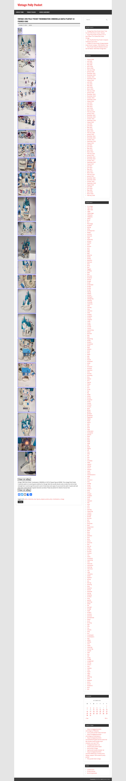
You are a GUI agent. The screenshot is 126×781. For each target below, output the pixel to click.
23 (87, 713)
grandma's (90, 415)
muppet (89, 494)
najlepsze (89, 501)
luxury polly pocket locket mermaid (96, 732)
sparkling (89, 602)
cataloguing (90, 298)
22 (106, 711)
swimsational (90, 617)
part (88, 520)
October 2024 (90, 98)
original (89, 513)
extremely (89, 375)
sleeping (89, 595)
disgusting (90, 338)
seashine (89, 577)
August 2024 (90, 101)
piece (88, 532)
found (88, 401)
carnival (89, 295)
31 (90, 715)
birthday (89, 271)
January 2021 (90, 176)
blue (88, 274)
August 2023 (90, 122)
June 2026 (89, 63)
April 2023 (90, 129)
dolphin (89, 349)
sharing (89, 582)
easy (88, 356)
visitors (89, 664)
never (88, 504)
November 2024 (91, 96)
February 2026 (91, 70)
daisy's (89, 332)
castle (25, 499)
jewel (88, 436)
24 (90, 713)
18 (93, 711)
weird (88, 682)
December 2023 (91, 115)
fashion (89, 379)
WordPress (98, 779)
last (88, 445)
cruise (88, 323)
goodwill (89, 413)
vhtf (88, 656)
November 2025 (91, 75)
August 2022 (90, 143)
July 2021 (89, 166)
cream (88, 321)
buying (89, 291)
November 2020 (91, 179)
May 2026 (89, 64)
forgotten (89, 399)
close (88, 309)
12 (97, 710)
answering (90, 239)
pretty (88, 548)
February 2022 (91, 153)
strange (89, 609)
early (88, 352)
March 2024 (90, 110)
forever (89, 398)
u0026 (88, 640)
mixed (88, 485)
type (88, 638)
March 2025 (90, 89)
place (88, 534)
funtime (89, 405)
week (88, 678)
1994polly (89, 216)
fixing (88, 389)
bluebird (89, 277)
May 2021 (89, 169)
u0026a (89, 642)
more (88, 490)
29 (106, 713)
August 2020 (90, 185)
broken (89, 286)
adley (88, 229)
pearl (88, 525)
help (88, 426)
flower (89, 394)
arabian (89, 243)
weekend (89, 680)
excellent (89, 368)
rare (88, 555)
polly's (89, 541)
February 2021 (91, 174)
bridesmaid (90, 284)
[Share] (27, 494)
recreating (90, 558)
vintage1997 (90, 661)
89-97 (88, 220)
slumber (89, 596)
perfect (89, 528)
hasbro (89, 419)
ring (88, 570)
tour (88, 633)
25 (93, 713)
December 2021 (91, 157)
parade (89, 516)
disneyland (90, 344)
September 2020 (91, 183)
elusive (89, 359)
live (88, 455)
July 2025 (89, 82)
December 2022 (91, 136)
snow (88, 598)
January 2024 (90, 113)
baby (88, 251)
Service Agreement (44, 12)
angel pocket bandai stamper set (95, 750)
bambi (89, 257)
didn (88, 337)
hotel (88, 427)
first (88, 387)
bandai (89, 258)
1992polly (89, 215)
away (88, 250)
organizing (90, 511)
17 (90, 711)
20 (100, 711)
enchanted (90, 361)
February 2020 (91, 195)
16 (87, 711)
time (88, 626)
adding (89, 227)
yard (88, 687)
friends (89, 403)
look (88, 457)
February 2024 (91, 111)
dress (88, 351)
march (88, 467)
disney (89, 340)
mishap (89, 483)
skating (89, 593)
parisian (89, 518)
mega (88, 476)
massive (89, 469)
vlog (88, 666)
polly (50, 499)
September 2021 (91, 162)
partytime (89, 523)
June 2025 (89, 84)
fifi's (88, 380)
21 (103, 711)
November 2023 (91, 117)
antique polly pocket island (94, 746)
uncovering (90, 649)
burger (89, 290)
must (88, 499)
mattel (89, 473)
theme (88, 619)
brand (88, 283)
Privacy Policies (31, 12)
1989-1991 (90, 208)
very (88, 654)
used (88, 652)
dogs (88, 347)
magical (89, 464)
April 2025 (90, 87)
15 (106, 710)
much (88, 492)
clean (88, 305)
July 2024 (89, 103)
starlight (89, 607)
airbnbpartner (91, 230)
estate (88, 363)
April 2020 (90, 192)
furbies (89, 406)
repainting (90, 560)
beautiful (89, 260)
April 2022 (90, 150)
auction (89, 246)
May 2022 (89, 148)
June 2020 (89, 188)
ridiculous (90, 569)
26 (97, 713)
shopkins (89, 588)
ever (88, 365)
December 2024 (91, 94)
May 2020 (89, 190)
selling (89, 579)
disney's (89, 342)
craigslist (89, 319)
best (88, 267)
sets (88, 581)
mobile (89, 487)
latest (88, 447)
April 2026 (90, 66)
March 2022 (90, 152)
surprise (89, 614)
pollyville (89, 542)
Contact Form (19, 12)
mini (88, 478)
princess (89, 549)
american (89, 236)
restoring (89, 567)
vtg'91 (88, 671)
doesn (88, 345)
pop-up (89, 546)
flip (88, 393)
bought (89, 281)
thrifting (89, 623)
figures (38, 499)
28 (103, 713)
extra (88, 372)
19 (97, 711)
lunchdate (89, 460)
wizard (89, 684)
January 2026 (90, 71)
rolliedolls (90, 574)
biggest (89, 269)
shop (88, 586)
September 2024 (91, 99)
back (88, 253)
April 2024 (90, 108)
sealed (88, 576)
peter (88, 530)
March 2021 (90, 172)
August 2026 (90, 59)
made (88, 462)
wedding (89, 677)
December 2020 (91, 178)
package (89, 515)
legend (89, 448)
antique (89, 241)
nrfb (88, 506)
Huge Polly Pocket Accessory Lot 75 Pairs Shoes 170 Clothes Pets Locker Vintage (96, 36)
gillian (88, 410)
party (88, 521)
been (88, 264)
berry (88, 265)
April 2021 (90, 171)
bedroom (89, 262)
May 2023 (89, 127)
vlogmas (89, 668)
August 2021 (90, 164)
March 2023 (90, 131)
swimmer (89, 616)
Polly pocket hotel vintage (94, 759)
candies (89, 293)
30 (87, 715)
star (88, 605)
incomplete (90, 433)
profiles (89, 551)
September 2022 (91, 141)
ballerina (89, 255)
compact (89, 314)
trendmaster (90, 635)
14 (103, 710)
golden (89, 412)
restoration (90, 565)
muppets (89, 495)
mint (88, 481)
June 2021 (89, 167)
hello (88, 424)
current (89, 326)
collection (89, 311)
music (88, 497)
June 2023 (89, 125)
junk (88, 438)
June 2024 (89, 105)
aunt (88, 248)
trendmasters (56, 499)
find (88, 386)
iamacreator (90, 431)
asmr (88, 244)
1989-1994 (90, 210)
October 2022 (90, 139)
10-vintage (90, 206)
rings (88, 572)
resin (88, 562)
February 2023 (91, 132)
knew (88, 440)
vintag (88, 657)
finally (88, 384)
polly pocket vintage (92, 748)
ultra (88, 643)
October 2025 (90, 77)
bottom (89, 279)
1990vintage (90, 213)
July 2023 (89, 124)
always (89, 232)
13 (100, 710)
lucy (88, 459)
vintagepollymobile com (93, 745)
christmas (89, 302)
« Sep (87, 718)
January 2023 (90, 134)
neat (88, 502)
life (88, 450)
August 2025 (90, 80)
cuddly (89, 325)
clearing (89, 307)
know (88, 441)
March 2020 (90, 193)
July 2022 (89, 145)
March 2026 (90, 68)
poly (88, 544)
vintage (62, 499)
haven (88, 420)
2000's (89, 218)
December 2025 (91, 73)
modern (89, 488)
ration (88, 556)
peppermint (90, 527)
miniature (89, 480)
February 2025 (91, 91)
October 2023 (90, 118)
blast (88, 272)
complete (89, 316)
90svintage (90, 223)
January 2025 (90, 92)
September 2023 (91, 120)
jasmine (89, 434)
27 (100, 713)
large (88, 443)
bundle (89, 288)
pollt (88, 537)
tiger (88, 624)
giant (88, 408)
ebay (88, 358)
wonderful (90, 685)
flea (88, 391)
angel (88, 237)
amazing (89, 234)
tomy (88, 631)
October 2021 (90, 160)
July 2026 (89, 61)
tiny (88, 628)
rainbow (89, 553)
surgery (89, 612)
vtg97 (88, 675)
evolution (89, 366)
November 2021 (91, 159)
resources (89, 563)
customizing (90, 330)
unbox (88, 645)
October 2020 (90, 181)
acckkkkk (89, 225)
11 (93, 710)
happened (89, 417)
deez (88, 335)
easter (88, 354)
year (88, 689)
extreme (89, 373)
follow (88, 396)
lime (88, 452)
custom (89, 328)
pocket (47, 499)
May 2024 (89, 106)
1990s (88, 211)
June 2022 (89, 146)
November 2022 (91, 138)
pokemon (89, 535)
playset (43, 499)
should (89, 589)
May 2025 (89, 85)
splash (88, 603)
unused (89, 650)
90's (88, 222)
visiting (89, 663)
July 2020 (89, 186)
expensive (89, 370)
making (89, 466)
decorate (89, 333)
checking (89, 300)
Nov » (106, 718)
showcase (89, 591)
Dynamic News (106, 779)
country (89, 318)
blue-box (89, 276)
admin (30, 25)
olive (88, 508)
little (88, 454)
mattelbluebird (91, 474)
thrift (88, 621)
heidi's (89, 422)
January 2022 (90, 155)
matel (88, 471)
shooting (89, 584)
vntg (88, 670)
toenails (89, 630)
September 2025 (91, 78)
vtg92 (88, 673)
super (88, 610)
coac (35, 499)
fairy (88, 377)
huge (88, 429)
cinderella (30, 499)
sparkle (89, 600)
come (88, 312)
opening (89, 509)
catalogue (89, 297)
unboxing (89, 647)
